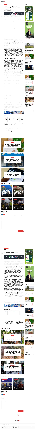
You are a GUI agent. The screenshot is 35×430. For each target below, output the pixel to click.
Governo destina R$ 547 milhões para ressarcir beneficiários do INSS (12, 160)
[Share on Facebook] (2, 9)
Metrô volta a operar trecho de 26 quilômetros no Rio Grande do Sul (17, 384)
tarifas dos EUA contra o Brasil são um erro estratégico (29, 83)
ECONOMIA (12, 142)
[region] (17, 427)
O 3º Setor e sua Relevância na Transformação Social (6, 385)
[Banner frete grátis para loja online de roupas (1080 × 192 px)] (14, 13)
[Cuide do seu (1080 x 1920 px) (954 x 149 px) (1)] (14, 112)
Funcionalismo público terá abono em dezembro (19, 128)
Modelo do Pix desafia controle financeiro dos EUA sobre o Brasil (12, 175)
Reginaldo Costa (6, 387)
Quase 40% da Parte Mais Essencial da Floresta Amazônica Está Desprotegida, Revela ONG (12, 352)
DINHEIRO (12, 123)
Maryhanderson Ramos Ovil (10, 146)
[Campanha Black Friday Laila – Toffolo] (29, 13)
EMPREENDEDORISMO (6, 124)
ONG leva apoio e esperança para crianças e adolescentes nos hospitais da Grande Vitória (9, 129)
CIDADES (26, 48)
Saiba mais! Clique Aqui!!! (29, 38)
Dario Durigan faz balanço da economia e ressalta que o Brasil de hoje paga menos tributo (6, 192)
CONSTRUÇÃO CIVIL (8, 123)
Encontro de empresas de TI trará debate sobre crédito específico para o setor (9, 323)
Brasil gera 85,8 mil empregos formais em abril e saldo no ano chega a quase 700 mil (6, 204)
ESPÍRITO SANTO (27, 91)
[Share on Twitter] (2, 12)
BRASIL (26, 324)
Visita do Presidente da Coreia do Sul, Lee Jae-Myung (29, 72)
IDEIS (11, 124)
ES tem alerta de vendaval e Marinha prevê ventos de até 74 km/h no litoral (29, 50)
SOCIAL (12, 335)
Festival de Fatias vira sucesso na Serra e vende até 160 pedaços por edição (29, 104)
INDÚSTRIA (14, 124)
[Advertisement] (17, 239)
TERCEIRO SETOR (9, 376)
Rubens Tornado (10, 339)
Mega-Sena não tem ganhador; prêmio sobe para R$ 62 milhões (29, 93)
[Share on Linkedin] (2, 16)
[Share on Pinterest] (2, 14)
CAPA (4, 123)
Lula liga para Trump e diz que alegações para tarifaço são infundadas (12, 145)
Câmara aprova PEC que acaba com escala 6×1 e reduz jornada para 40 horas (18, 204)
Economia (15, 123)
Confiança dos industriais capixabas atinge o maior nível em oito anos (19, 323)
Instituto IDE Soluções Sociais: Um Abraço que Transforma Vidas (12, 337)
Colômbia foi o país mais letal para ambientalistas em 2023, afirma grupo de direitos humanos (12, 367)
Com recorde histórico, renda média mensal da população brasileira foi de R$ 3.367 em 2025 (18, 192)
